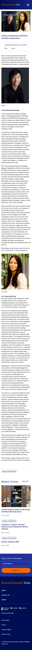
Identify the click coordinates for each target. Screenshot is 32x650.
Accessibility (5, 620)
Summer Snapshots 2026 (10, 542)
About (3, 590)
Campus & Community (11, 15)
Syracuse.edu (5, 634)
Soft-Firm (22, 393)
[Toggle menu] (28, 5)
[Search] (22, 5)
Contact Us (5, 595)
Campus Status (6, 629)
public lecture (15, 248)
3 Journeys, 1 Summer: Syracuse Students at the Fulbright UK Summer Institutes (14, 527)
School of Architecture (9, 471)
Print (5, 48)
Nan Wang (16, 114)
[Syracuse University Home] (10, 4)
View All (25, 481)
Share (13, 48)
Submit (15, 570)
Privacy (3, 625)
